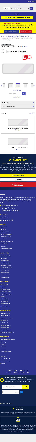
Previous (1, 85)
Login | (29, 1)
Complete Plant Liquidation (6, 263)
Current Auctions (4, 227)
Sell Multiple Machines (5, 260)
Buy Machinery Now (4, 313)
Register (33, 1)
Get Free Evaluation (11, 31)
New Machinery (4, 320)
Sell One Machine (4, 258)
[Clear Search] (28, 9)
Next (34, 85)
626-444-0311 (4, 214)
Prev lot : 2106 (17, 90)
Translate (26, 46)
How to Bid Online (4, 284)
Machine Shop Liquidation (6, 265)
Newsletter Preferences (5, 361)
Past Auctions (3, 229)
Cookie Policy (3, 356)
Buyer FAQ (3, 296)
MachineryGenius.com (5, 330)
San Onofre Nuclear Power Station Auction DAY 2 (18, 36)
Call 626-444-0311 (26, 31)
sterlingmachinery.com (18, 372)
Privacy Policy (3, 346)
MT (12, 220)
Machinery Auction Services (6, 231)
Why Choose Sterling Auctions (6, 234)
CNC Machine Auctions (5, 239)
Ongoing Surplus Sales (5, 277)
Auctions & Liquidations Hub (6, 318)
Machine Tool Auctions (5, 243)
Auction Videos (3, 246)
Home (2, 36)
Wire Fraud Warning (4, 301)
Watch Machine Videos (5, 306)
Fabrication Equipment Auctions (7, 241)
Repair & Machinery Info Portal (6, 332)
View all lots (32, 113)
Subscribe (25, 387)
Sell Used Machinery (5, 315)
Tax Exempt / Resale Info (5, 303)
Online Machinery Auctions (6, 236)
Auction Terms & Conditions (6, 351)
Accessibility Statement (5, 358)
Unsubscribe (3, 363)
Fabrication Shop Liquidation (6, 267)
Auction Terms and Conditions (6, 248)
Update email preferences (6, 403)
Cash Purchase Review (5, 272)
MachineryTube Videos (5, 325)
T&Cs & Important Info (8, 106)
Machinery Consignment (5, 274)
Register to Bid (3, 287)
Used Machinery (4, 322)
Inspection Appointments (5, 289)
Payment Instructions (5, 298)
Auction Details (6, 102)
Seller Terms (3, 354)
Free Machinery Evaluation (6, 255)
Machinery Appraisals (5, 270)
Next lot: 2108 (16, 97)
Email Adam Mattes (6, 217)
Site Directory (3, 342)
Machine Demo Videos (5, 327)
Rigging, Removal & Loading (6, 291)
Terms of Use (3, 349)
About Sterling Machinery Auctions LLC (8, 339)
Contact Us (3, 344)
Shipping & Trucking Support (6, 294)
